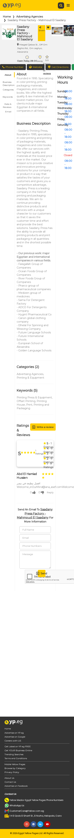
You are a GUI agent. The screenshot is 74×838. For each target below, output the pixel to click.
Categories (8, 89)
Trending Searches (13, 754)
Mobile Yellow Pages (14, 764)
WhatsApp (57, 67)
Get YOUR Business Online (18, 750)
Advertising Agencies (29, 16)
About (8, 74)
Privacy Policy (11, 772)
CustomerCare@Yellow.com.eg (27, 810)
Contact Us (10, 782)
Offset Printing (26, 401)
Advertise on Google (14, 736)
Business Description (9, 83)
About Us (9, 778)
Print (29, 404)
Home (7, 16)
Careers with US (12, 740)
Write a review (45, 427)
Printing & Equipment (30, 377)
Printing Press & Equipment (34, 397)
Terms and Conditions (15, 758)
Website (37, 67)
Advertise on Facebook (16, 786)
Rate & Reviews (7, 105)
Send (43, 573)
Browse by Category (15, 768)
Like (48, 27)
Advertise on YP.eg (14, 732)
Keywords (8, 96)
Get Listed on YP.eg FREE (17, 746)
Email (8, 111)
